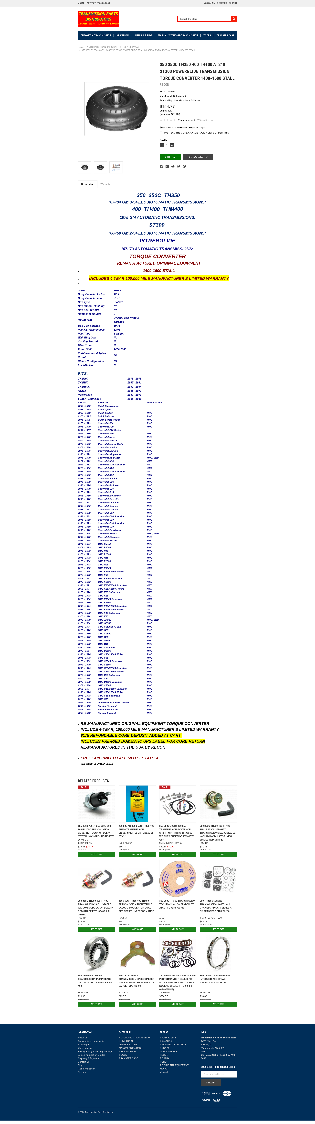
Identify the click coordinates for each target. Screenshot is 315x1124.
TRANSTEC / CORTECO (173, 1044)
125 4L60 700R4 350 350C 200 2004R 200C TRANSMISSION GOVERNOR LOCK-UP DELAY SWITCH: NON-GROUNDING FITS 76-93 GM (96, 833)
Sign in (210, 3)
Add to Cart (96, 854)
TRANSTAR (166, 1041)
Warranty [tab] (105, 184)
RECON (164, 1055)
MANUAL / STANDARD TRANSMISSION (178, 35)
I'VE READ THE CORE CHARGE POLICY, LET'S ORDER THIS (196, 132)
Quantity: (163, 140)
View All (164, 1072)
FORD (163, 1061)
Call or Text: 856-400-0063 (95, 3)
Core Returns (85, 1048)
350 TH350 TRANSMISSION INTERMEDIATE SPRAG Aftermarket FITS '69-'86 (215, 979)
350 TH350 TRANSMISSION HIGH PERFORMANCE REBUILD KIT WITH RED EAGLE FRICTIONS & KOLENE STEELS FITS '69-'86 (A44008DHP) (177, 982)
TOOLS (207, 35)
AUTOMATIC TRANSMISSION (96, 35)
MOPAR (164, 1068)
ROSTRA (164, 1058)
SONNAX (164, 1048)
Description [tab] (87, 184)
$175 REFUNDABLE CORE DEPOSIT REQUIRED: (183, 127)
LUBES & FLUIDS (143, 35)
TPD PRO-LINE (168, 1037)
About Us (82, 1037)
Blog (80, 1065)
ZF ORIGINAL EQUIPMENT (174, 1065)
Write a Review (205, 120)
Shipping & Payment (88, 1058)
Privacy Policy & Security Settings (95, 1051)
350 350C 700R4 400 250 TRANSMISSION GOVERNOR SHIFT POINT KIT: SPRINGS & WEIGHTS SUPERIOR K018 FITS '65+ (176, 833)
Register (222, 3)
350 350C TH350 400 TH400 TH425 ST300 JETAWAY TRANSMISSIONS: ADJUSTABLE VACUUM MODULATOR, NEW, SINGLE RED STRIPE (217, 833)
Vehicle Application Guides (91, 1055)
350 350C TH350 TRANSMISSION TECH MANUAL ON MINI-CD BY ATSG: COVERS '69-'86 (177, 904)
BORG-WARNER (168, 1051)
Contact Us (83, 1061)
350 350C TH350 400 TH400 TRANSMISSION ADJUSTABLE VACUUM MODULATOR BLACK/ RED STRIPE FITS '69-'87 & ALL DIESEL (95, 907)
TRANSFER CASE (225, 35)
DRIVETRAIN (122, 35)
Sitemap (82, 1072)
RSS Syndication (86, 1068)
